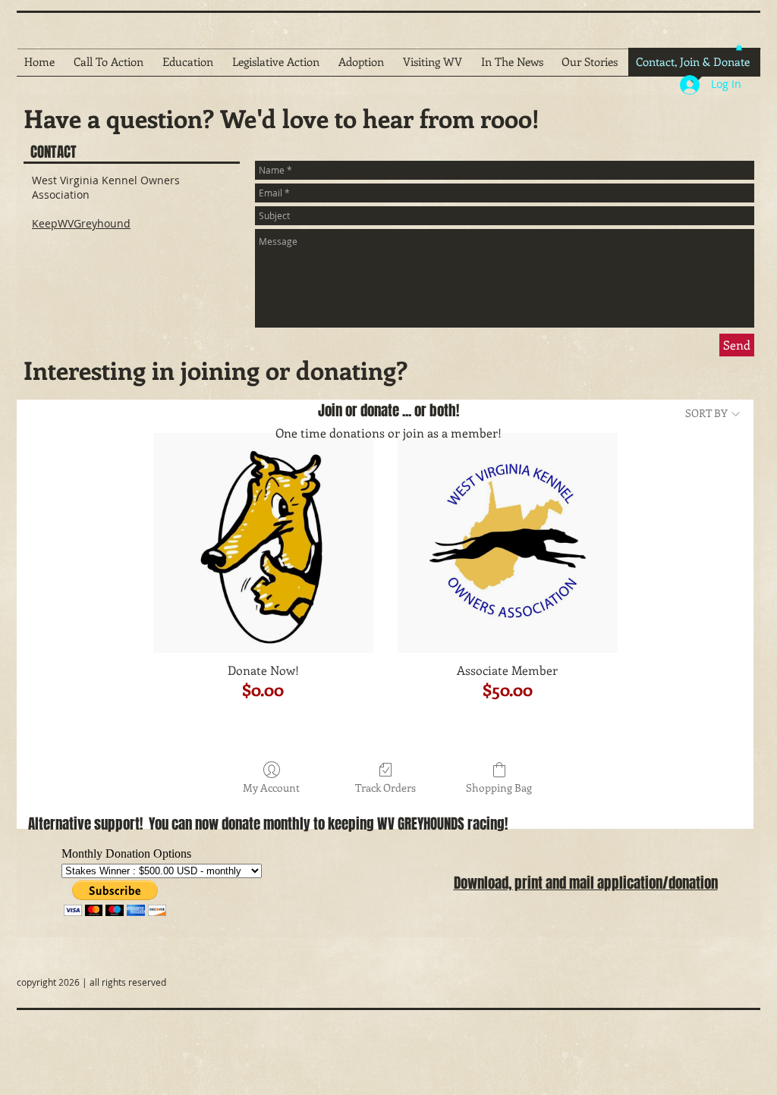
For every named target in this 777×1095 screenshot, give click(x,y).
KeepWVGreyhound (81, 223)
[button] (739, 47)
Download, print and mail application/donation (586, 882)
